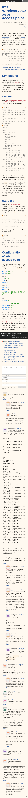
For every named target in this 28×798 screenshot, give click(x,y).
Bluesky (19, 333)
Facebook (11, 343)
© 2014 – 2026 (15, 337)
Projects (13, 1)
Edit (17, 335)
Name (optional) (5, 375)
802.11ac (23, 37)
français (24, 26)
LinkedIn (21, 343)
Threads (6, 343)
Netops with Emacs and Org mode (13, 354)
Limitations (5, 67)
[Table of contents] (1, 68)
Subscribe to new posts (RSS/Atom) (14, 361)
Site (7, 335)
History (14, 335)
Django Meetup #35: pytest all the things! (9, 358)
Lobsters (6, 345)
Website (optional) (5, 383)
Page (10, 335)
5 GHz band (13, 67)
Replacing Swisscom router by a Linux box (10, 351)
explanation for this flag (17, 179)
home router (7, 33)
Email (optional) (5, 379)
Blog (7, 1)
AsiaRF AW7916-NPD (10, 325)
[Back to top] (27, 796)
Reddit (17, 343)
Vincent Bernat (22, 337)
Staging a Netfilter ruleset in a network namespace (11, 348)
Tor (14, 210)
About (2, 1)
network (24, 27)
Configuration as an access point (15, 69)
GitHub (9, 333)
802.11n (18, 39)
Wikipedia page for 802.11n (11, 316)
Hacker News (13, 345)
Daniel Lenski (11, 708)
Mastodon (14, 333)
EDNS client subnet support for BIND (14, 356)
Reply (4, 399)
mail (21, 345)
